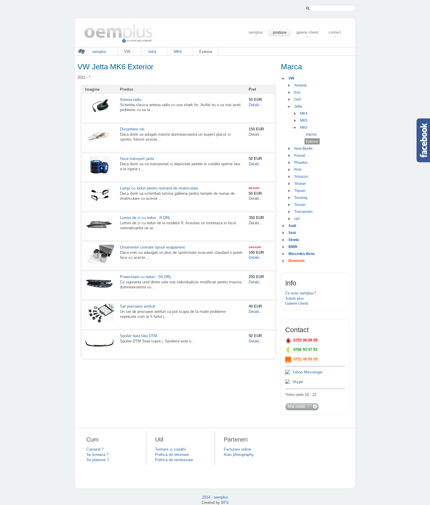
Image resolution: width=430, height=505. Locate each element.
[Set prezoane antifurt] (99, 322)
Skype (297, 382)
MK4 (303, 113)
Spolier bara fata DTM (138, 336)
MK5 (303, 120)
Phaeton (301, 163)
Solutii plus (294, 298)
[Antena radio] (99, 115)
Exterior (312, 141)
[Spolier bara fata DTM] (99, 351)
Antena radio (130, 99)
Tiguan (299, 191)
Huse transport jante (137, 158)
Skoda (293, 240)
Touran (299, 205)
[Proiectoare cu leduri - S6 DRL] (99, 292)
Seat (292, 233)
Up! (297, 219)
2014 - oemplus (215, 497)
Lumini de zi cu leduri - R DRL (145, 218)
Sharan (300, 184)
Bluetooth (296, 261)
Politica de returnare (172, 454)
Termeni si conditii (170, 449)
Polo (298, 170)
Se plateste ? (97, 460)
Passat (299, 156)
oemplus (99, 51)
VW (127, 51)
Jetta (152, 51)
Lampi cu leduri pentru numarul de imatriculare (159, 188)
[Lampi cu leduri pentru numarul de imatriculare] (99, 203)
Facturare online (237, 449)
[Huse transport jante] (99, 174)
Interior (311, 134)
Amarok (300, 85)
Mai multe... (298, 406)
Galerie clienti (296, 303)
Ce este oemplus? (300, 293)
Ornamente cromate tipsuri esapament (152, 247)
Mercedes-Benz (301, 254)
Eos (297, 92)
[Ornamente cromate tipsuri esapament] (99, 263)
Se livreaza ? (97, 454)
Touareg (300, 198)
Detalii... (256, 105)
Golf (297, 99)
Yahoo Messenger (307, 372)
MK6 (178, 51)
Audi (292, 226)
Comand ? (95, 449)
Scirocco (301, 177)
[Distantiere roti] (99, 144)
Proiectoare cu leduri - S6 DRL (145, 277)
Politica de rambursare (174, 460)
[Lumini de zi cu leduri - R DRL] (99, 233)
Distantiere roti (132, 129)
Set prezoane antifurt (137, 306)
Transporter (303, 212)
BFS (225, 502)
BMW (292, 247)
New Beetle (303, 148)
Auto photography (239, 454)
